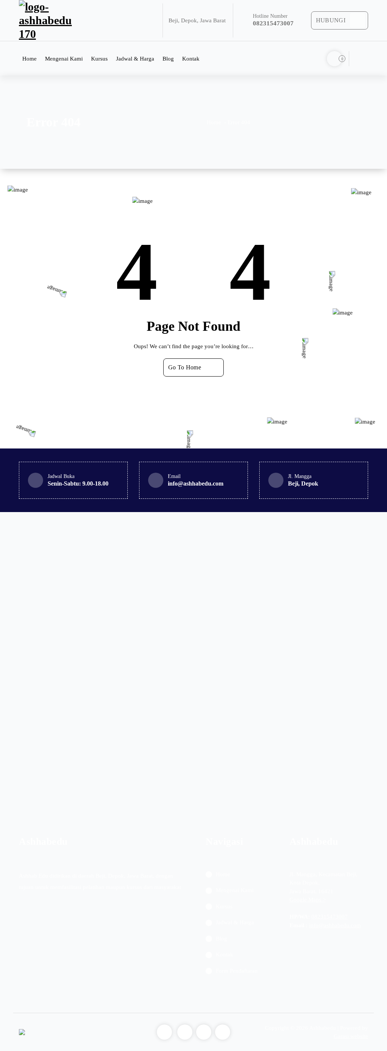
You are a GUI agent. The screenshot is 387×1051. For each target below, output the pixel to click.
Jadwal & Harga (135, 59)
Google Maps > (307, 900)
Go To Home (184, 367)
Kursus (99, 59)
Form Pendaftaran (237, 971)
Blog (168, 59)
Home (29, 59)
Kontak (191, 59)
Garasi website (351, 1036)
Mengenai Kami (64, 59)
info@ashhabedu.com (335, 925)
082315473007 (329, 917)
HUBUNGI (330, 20)
